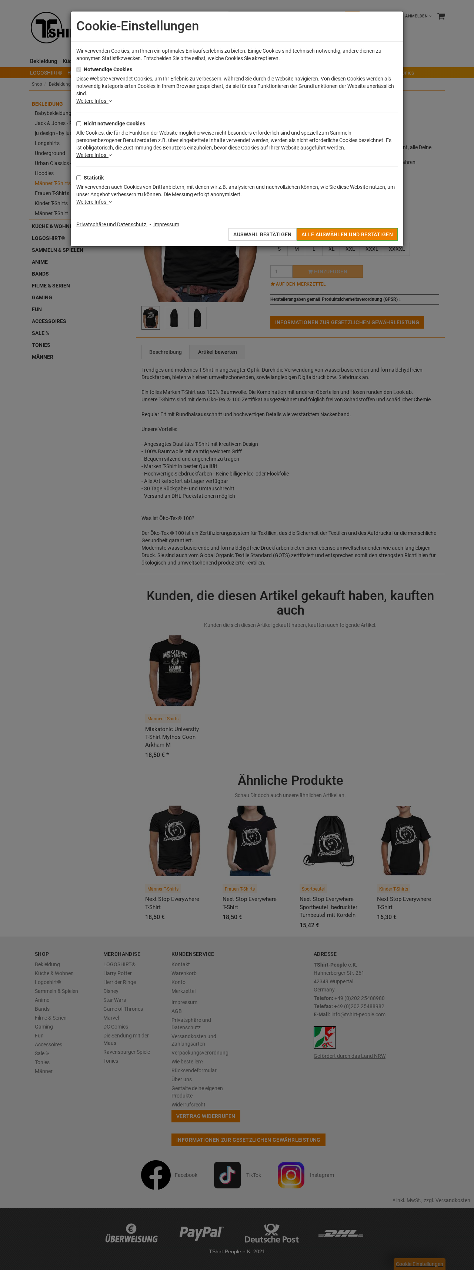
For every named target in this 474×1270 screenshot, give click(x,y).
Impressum (166, 224)
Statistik (94, 178)
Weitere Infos (92, 101)
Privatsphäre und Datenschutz (111, 224)
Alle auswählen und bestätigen (347, 234)
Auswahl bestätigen (262, 234)
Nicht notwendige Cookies (114, 123)
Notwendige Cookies (108, 69)
